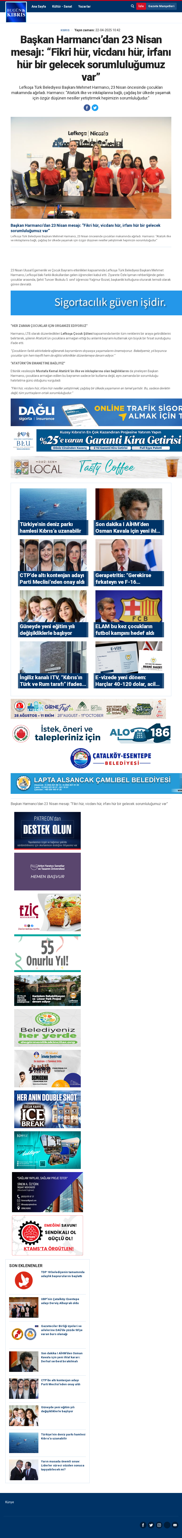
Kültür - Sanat (62, 6)
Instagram (159, 1525)
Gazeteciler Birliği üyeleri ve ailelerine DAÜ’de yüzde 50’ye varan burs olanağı (62, 1330)
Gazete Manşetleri (161, 6)
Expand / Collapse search (132, 6)
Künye (9, 1502)
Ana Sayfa (39, 6)
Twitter (151, 1525)
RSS (167, 1525)
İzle (141, 6)
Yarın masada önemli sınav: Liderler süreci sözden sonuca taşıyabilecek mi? (62, 1465)
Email (175, 1525)
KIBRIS (65, 30)
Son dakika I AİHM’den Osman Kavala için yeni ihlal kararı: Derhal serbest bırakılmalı (62, 1357)
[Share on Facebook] (87, 107)
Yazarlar (84, 6)
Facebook (143, 1525)
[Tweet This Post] (95, 107)
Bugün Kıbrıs (16, 12)
